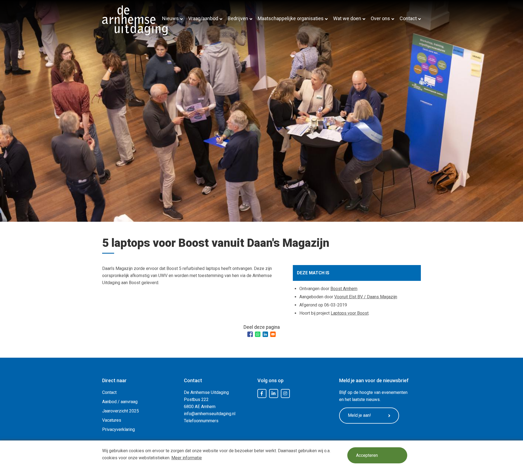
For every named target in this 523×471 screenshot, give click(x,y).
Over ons (380, 18)
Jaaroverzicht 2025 (120, 411)
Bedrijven (238, 18)
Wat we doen (347, 18)
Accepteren (367, 455)
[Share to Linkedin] (265, 334)
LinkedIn (273, 393)
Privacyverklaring (118, 429)
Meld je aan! (359, 415)
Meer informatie (186, 457)
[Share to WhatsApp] (257, 334)
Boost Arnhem (343, 288)
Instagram (285, 393)
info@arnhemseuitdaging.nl (209, 413)
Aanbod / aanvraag (120, 401)
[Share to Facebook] (250, 334)
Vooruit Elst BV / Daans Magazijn (365, 296)
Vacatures (111, 420)
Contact (408, 18)
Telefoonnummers (201, 420)
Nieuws (170, 18)
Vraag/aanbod (203, 18)
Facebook (262, 393)
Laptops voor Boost (350, 313)
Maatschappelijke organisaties (291, 18)
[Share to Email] (273, 334)
